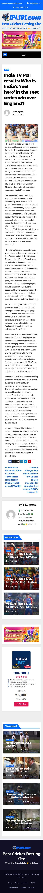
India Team (9, 739)
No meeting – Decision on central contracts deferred (21, 797)
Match (7, 69)
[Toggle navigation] (23, 54)
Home (10, 883)
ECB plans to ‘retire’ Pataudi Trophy (19, 770)
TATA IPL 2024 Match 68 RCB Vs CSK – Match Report (21, 581)
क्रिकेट (33, 883)
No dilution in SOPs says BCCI (18, 744)
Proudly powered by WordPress (14, 874)
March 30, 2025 (14, 801)
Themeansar (21, 877)
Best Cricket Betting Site (21, 24)
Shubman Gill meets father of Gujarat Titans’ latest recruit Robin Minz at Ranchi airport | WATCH (13, 476)
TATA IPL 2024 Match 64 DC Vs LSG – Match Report (20, 556)
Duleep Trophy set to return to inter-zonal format (20, 823)
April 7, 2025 (13, 750)
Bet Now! (31, 888)
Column (23, 888)
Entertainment (13, 888)
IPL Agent (19, 112)
